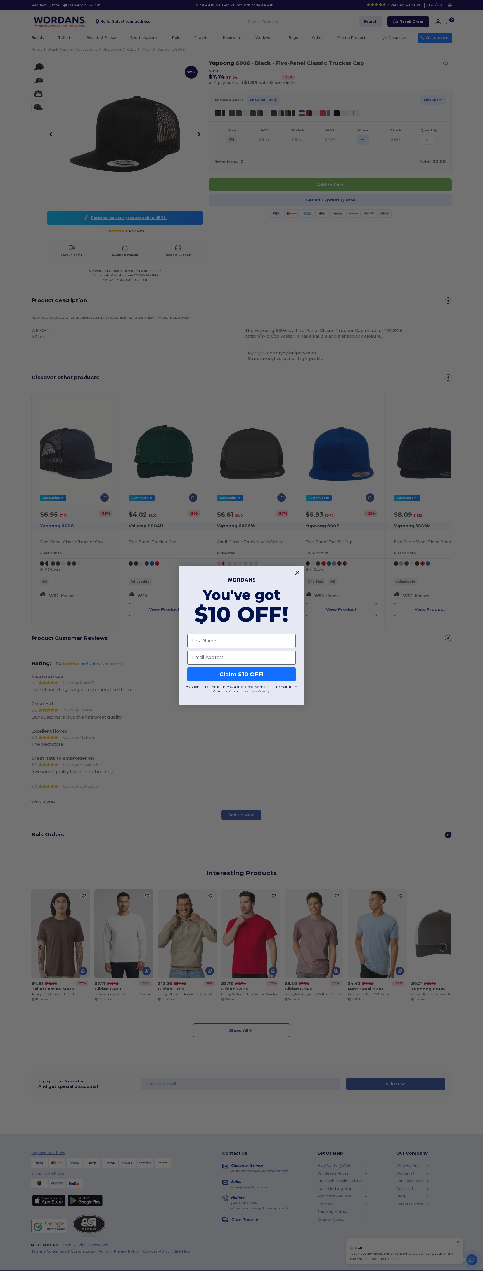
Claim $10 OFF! (241, 674)
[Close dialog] (297, 573)
